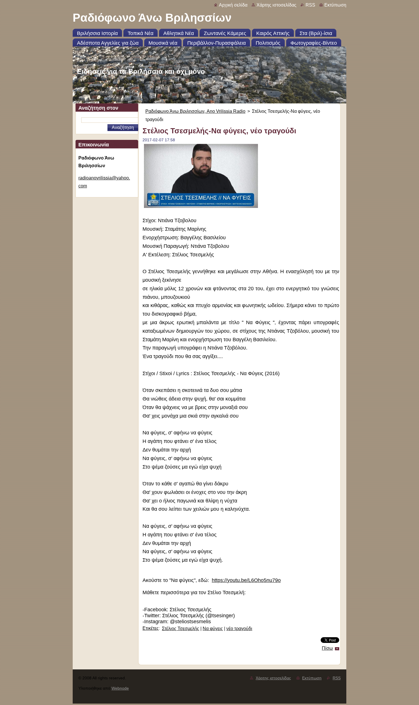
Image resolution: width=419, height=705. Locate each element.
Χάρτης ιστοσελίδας (276, 5)
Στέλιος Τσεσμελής (180, 628)
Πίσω (327, 648)
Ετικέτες (151, 628)
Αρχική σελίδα (233, 5)
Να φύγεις (213, 628)
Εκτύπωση (335, 5)
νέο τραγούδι (239, 628)
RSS (310, 5)
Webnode (120, 688)
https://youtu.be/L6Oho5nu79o (246, 580)
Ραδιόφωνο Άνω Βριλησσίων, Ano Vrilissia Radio (195, 111)
